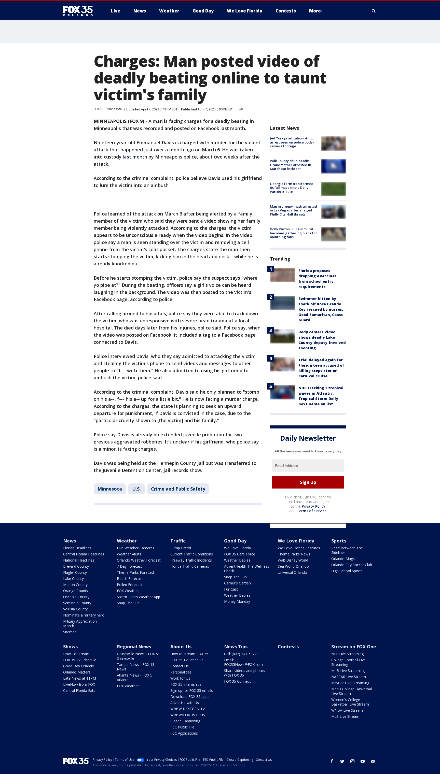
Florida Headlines (77, 548)
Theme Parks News (294, 554)
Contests (288, 646)
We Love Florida (237, 548)
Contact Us (179, 666)
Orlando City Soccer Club (351, 564)
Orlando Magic (343, 558)
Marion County (75, 584)
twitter (342, 761)
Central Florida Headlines (83, 554)
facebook (332, 761)
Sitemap (70, 631)
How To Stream (76, 653)
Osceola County (76, 596)
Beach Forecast (130, 578)
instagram (352, 761)
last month (135, 157)
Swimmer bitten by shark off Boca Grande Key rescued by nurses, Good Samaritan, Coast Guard (320, 309)
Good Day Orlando (78, 666)
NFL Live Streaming (347, 653)
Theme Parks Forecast (135, 572)
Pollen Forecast (130, 584)
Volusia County (75, 609)
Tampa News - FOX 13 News (135, 666)
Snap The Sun (128, 602)
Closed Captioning (185, 721)
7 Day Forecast (129, 566)
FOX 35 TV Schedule (79, 659)
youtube (363, 761)
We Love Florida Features (299, 548)
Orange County (75, 590)
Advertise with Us (184, 702)
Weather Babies (237, 560)
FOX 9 (98, 109)
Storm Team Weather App (138, 596)
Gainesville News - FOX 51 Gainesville (138, 656)
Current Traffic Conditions (191, 554)
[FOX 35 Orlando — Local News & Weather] (80, 11)
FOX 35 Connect (237, 681)
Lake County (73, 578)
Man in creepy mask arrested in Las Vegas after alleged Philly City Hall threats (293, 210)
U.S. (136, 489)
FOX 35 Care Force (239, 554)
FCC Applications (184, 733)
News (69, 541)
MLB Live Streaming (348, 670)
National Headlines (78, 560)
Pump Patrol (180, 548)
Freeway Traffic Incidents (191, 560)
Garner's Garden (237, 583)
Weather (127, 541)
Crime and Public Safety (178, 489)
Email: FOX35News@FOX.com (243, 662)
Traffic (177, 541)
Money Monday (237, 601)
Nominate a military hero (83, 615)
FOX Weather (128, 590)
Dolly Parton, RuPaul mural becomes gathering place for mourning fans (293, 233)
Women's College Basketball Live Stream (350, 702)
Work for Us (180, 678)
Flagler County (75, 572)
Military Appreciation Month (80, 623)
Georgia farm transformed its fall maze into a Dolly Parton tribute (291, 187)
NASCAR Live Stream (348, 676)
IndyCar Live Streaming (350, 682)
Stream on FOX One (353, 646)
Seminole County (77, 602)
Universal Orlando (292, 572)
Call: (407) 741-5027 (240, 653)
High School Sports (347, 570)
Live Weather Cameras (135, 548)
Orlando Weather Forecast (139, 560)
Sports (338, 541)
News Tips (236, 646)
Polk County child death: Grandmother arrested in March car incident (290, 165)
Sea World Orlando (293, 566)
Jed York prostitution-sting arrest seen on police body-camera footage (292, 142)
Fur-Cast (231, 589)
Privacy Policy (313, 506)
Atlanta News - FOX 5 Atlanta (134, 677)
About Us (180, 646)
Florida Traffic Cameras (189, 566)
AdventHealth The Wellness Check (246, 568)
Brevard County (76, 566)
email (373, 761)
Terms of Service (311, 510)
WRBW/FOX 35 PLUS (187, 714)
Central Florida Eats (79, 690)
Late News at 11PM (79, 678)
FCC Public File (182, 727)
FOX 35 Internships (185, 684)
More (315, 11)
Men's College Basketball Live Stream (352, 691)
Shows (70, 646)
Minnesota (114, 109)
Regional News (134, 646)
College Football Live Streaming (348, 662)
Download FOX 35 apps (189, 696)
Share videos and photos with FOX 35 (244, 673)
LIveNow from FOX (79, 684)
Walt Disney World (293, 560)
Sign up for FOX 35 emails (191, 690)
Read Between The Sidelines (347, 550)
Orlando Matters (76, 672)
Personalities (180, 672)
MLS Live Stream (345, 716)
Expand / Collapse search (374, 11)
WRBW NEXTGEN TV (187, 708)
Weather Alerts (129, 554)
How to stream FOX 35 (189, 653)
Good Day (235, 541)
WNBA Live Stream (347, 710)
